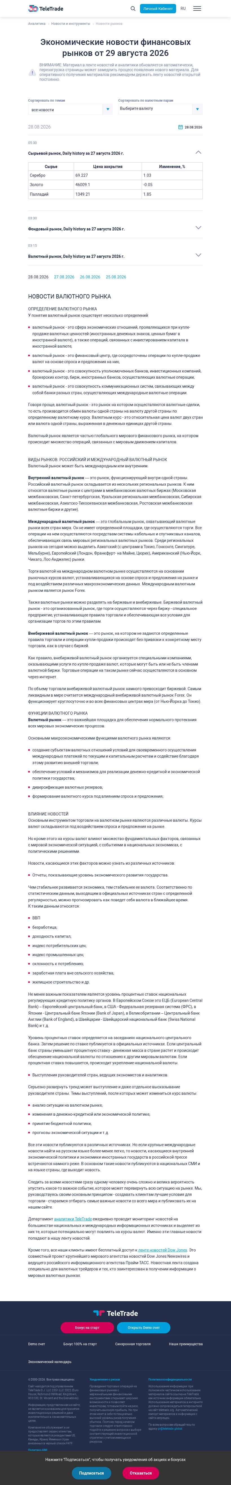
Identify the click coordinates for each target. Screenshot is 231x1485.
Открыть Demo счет (144, 1328)
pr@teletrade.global (170, 1428)
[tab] (115, 153)
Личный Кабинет (158, 8)
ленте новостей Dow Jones (162, 1250)
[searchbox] (155, 108)
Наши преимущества (186, 1344)
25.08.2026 (116, 277)
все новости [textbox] (43, 110)
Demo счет (36, 1344)
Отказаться (141, 1473)
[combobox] (70, 109)
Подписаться (91, 1473)
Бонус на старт (87, 1328)
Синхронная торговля (133, 1344)
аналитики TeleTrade (73, 1219)
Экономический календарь (50, 1362)
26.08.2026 (90, 277)
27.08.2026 (64, 277)
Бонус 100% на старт (80, 1344)
